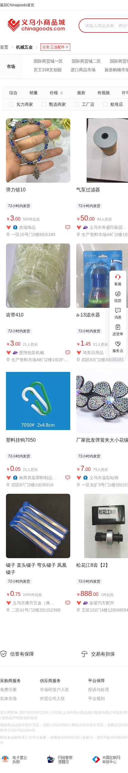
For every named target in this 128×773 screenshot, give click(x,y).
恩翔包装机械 (31, 352)
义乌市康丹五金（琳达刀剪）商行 (35, 602)
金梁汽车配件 (101, 602)
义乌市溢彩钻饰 (103, 477)
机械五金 (24, 47)
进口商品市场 (83, 69)
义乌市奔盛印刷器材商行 (108, 227)
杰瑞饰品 (27, 227)
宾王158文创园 (48, 69)
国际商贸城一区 (48, 61)
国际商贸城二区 (86, 61)
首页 (4, 47)
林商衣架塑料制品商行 (38, 477)
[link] (4, 47)
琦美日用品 (93, 352)
